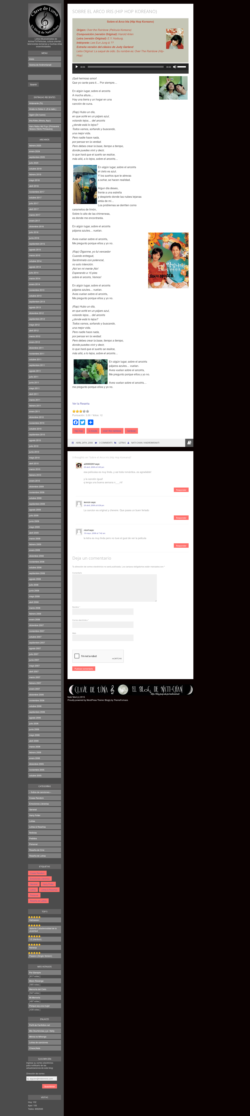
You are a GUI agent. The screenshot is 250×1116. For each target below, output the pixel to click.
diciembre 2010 (36, 417)
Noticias (33, 832)
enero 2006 (34, 758)
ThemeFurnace (121, 699)
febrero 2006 (35, 752)
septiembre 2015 (37, 243)
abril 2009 (34, 532)
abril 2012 (34, 330)
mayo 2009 (34, 526)
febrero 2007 (35, 682)
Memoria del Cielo (37, 989)
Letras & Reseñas (37, 826)
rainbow (131, 430)
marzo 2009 (34, 538)
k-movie (93, 430)
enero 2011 (34, 411)
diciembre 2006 (36, 694)
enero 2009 (34, 550)
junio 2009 (34, 521)
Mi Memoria (34, 997)
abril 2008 (34, 602)
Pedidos (33, 838)
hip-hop (79, 430)
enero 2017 (34, 220)
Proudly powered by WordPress (82, 699)
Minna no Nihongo (37, 1036)
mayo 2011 (34, 388)
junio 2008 (34, 590)
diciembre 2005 (36, 763)
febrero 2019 (35, 174)
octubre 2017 (35, 197)
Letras (32, 821)
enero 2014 (34, 284)
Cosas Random (36, 797)
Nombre (76, 607)
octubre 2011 (35, 359)
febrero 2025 (35, 145)
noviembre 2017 (36, 191)
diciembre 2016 (36, 226)
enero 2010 (34, 480)
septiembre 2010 (37, 434)
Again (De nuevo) (37, 114)
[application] (130, 70)
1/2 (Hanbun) (35, 939)
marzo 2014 (34, 278)
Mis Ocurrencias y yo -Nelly (41, 1030)
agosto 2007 (35, 648)
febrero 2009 (35, 544)
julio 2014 (33, 272)
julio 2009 (33, 515)
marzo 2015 (34, 255)
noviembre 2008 (36, 561)
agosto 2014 (35, 266)
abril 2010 (34, 463)
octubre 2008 (35, 567)
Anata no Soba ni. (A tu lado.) (42, 108)
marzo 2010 (34, 469)
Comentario (77, 572)
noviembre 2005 (36, 769)
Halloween (34, 919)
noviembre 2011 (36, 353)
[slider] (182, 66)
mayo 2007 (34, 665)
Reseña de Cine (36, 849)
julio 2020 (33, 162)
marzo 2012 (34, 336)
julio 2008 (33, 584)
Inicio (31, 58)
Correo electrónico (80, 620)
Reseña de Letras (37, 855)
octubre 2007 (35, 636)
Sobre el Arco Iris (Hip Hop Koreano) (114, 11)
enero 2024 (34, 151)
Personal (33, 844)
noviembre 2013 (36, 289)
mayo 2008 (34, 596)
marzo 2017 (34, 214)
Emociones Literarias (39, 803)
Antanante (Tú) (36, 103)
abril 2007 (34, 671)
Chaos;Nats (34, 1048)
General (33, 809)
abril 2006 (34, 740)
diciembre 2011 (36, 347)
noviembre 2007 (36, 630)
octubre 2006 (35, 706)
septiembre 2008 (37, 573)
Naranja (33, 947)
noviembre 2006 (36, 700)
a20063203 (89, 463)
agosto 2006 (35, 717)
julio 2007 (33, 654)
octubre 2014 (35, 261)
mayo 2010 (34, 457)
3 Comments (106, 442)
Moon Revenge (36, 980)
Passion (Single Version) (40, 955)
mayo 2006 (34, 735)
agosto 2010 (35, 440)
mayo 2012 (34, 324)
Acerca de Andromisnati (40, 64)
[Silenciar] (174, 67)
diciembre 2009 (36, 486)
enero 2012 (34, 341)
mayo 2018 (34, 180)
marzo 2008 (34, 607)
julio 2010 (33, 446)
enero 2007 (34, 688)
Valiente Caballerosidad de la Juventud (43, 929)
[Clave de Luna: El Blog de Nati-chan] (44, 33)
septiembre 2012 (37, 318)
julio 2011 (33, 376)
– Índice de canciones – (40, 792)
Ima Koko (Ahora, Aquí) (40, 120)
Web (74, 633)
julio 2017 (33, 203)
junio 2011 (34, 382)
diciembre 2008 (36, 555)
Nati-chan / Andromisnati (145, 442)
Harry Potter (34, 815)
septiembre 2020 (37, 157)
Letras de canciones (38, 1042)
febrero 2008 (35, 613)
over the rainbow (112, 430)
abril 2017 (34, 209)
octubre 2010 (35, 428)
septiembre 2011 (37, 365)
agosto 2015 (35, 249)
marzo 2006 (34, 746)
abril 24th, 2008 (84, 442)
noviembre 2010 (36, 422)
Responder (181, 489)
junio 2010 (34, 451)
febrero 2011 (35, 405)
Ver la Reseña (80, 403)
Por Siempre (35, 972)
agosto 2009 (35, 509)
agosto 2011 (35, 370)
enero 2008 (34, 619)
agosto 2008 (35, 578)
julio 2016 (33, 232)
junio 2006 (34, 729)
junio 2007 (34, 659)
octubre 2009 (35, 498)
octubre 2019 (35, 168)
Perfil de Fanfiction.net (39, 1025)
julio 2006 (33, 723)
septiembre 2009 (37, 503)
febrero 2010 (35, 474)
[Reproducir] (76, 67)
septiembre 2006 (37, 711)
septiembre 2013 (37, 301)
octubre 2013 (35, 295)
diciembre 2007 (36, 625)
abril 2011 (34, 394)
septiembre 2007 (37, 642)
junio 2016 (34, 237)
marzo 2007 (34, 677)
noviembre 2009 (36, 492)
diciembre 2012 (36, 313)
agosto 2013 (35, 307)
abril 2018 (34, 185)
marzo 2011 (34, 399)
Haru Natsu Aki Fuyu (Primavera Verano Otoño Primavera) (44, 127)
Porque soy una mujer (39, 1005)
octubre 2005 (35, 775)
